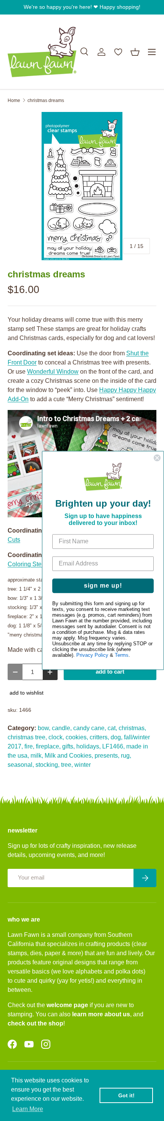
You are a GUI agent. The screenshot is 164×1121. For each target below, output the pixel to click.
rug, (126, 755)
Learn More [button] (27, 1109)
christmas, (132, 728)
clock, (56, 737)
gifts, (68, 746)
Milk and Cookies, (69, 755)
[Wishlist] (118, 52)
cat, (112, 728)
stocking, (47, 764)
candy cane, (89, 728)
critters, (99, 737)
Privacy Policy (92, 655)
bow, (44, 728)
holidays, (88, 746)
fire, (29, 746)
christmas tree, (27, 737)
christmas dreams (45, 100)
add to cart (110, 672)
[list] (82, 186)
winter (82, 764)
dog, (116, 737)
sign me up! (103, 586)
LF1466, (113, 746)
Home (14, 100)
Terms (122, 655)
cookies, (77, 737)
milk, (37, 755)
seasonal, (21, 764)
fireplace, (48, 746)
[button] (135, 52)
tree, (67, 764)
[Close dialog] (157, 458)
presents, (107, 755)
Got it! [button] (126, 1095)
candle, (62, 728)
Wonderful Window (53, 371)
